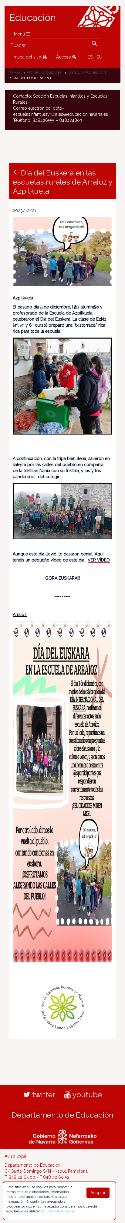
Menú (20, 34)
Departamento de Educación (62, 1114)
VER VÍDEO (99, 560)
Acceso (64, 57)
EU (99, 57)
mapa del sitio (28, 57)
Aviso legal (15, 1156)
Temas (15, 73)
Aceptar (98, 1192)
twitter (42, 1094)
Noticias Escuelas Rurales (94, 73)
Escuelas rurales (44, 73)
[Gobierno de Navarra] (62, 1135)
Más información (60, 1211)
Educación (32, 17)
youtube (86, 1094)
